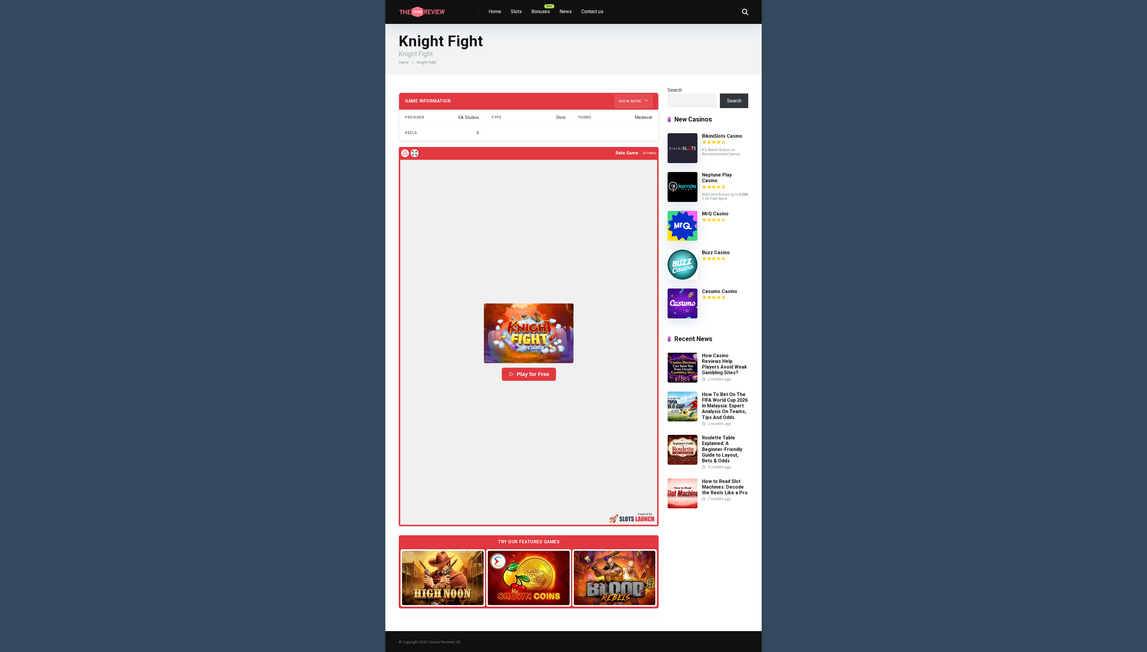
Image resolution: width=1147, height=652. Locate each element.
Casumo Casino (719, 291)
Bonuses (540, 11)
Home (495, 11)
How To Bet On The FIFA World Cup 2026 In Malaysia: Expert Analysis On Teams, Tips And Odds (725, 406)
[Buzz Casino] (682, 278)
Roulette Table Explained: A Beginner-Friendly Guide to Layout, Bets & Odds (722, 449)
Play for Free (532, 374)
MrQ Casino (715, 214)
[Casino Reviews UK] (422, 9)
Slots (516, 11)
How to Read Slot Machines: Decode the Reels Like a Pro (725, 486)
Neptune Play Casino (717, 177)
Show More (630, 101)
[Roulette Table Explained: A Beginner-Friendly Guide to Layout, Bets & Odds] (682, 463)
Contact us (592, 11)
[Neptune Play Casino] (682, 200)
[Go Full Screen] (414, 153)
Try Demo (443, 578)
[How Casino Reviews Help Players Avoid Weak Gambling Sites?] (682, 381)
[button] (529, 333)
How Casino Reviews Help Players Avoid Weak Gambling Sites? (724, 364)
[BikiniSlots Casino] (682, 161)
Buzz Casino (716, 252)
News (565, 11)
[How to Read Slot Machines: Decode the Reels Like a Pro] (682, 507)
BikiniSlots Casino (722, 136)
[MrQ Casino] (682, 239)
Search (675, 90)
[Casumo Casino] (682, 317)
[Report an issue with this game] (405, 153)
